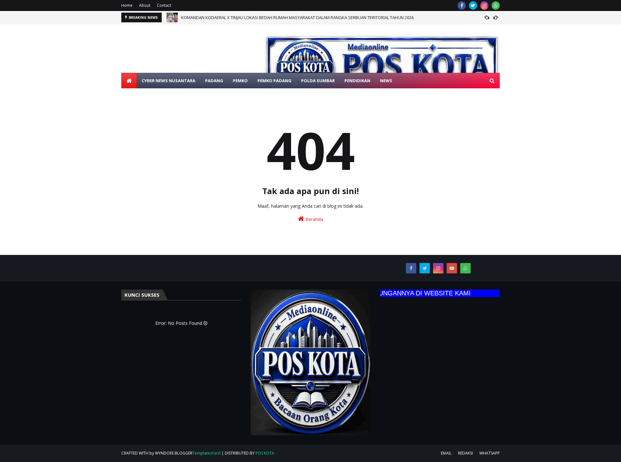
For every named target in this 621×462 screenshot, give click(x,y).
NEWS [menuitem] (386, 80)
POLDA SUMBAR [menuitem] (318, 80)
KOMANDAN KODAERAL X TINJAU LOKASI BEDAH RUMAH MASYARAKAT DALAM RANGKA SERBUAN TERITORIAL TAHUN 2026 (297, 17)
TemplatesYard (206, 453)
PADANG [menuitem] (214, 80)
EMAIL (446, 453)
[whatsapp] (496, 5)
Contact (164, 5)
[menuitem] (129, 80)
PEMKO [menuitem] (240, 80)
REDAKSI (465, 453)
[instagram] (484, 5)
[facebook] (462, 5)
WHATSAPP (489, 453)
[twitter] (473, 5)
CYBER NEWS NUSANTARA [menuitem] (168, 80)
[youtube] (452, 268)
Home (127, 5)
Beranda (313, 219)
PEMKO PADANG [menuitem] (274, 80)
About (144, 5)
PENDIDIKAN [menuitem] (357, 80)
